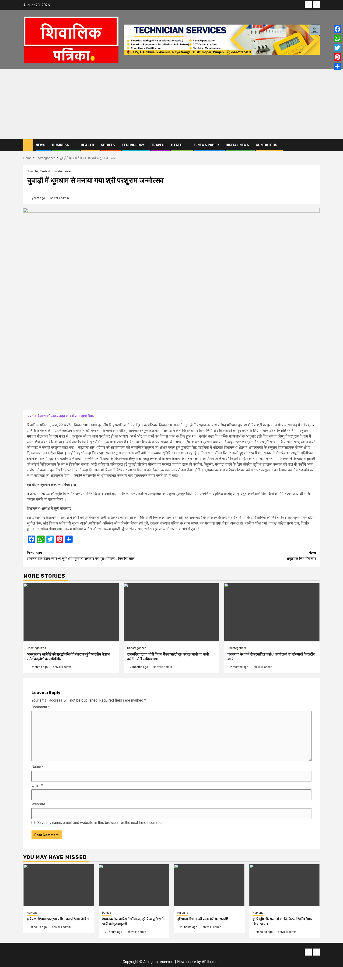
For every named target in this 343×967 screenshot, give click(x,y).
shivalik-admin (59, 198)
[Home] (28, 145)
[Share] (337, 66)
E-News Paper (206, 145)
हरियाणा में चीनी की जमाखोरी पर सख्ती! (202, 919)
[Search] (316, 145)
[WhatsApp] (337, 38)
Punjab (106, 912)
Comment (41, 707)
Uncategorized (62, 171)
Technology (133, 145)
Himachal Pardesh (39, 171)
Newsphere (186, 962)
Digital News (237, 145)
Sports (108, 145)
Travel (157, 145)
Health (87, 145)
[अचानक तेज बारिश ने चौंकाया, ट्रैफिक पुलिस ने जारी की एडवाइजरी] (134, 885)
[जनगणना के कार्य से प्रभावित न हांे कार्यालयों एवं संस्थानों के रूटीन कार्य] (272, 612)
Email (37, 785)
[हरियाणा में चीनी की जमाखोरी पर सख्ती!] (209, 885)
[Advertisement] (172, 104)
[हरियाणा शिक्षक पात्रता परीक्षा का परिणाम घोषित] (58, 885)
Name (38, 766)
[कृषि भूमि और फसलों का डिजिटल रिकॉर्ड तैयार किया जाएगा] (284, 885)
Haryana (32, 912)
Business (60, 145)
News (40, 145)
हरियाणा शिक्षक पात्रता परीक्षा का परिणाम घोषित (58, 919)
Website (38, 804)
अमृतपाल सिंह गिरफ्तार (301, 556)
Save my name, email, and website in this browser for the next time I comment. (101, 822)
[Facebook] (337, 29)
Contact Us (266, 145)
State (176, 145)
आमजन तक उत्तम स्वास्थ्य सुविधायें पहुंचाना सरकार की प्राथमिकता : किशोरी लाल (81, 556)
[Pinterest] (337, 57)
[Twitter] (337, 47)
